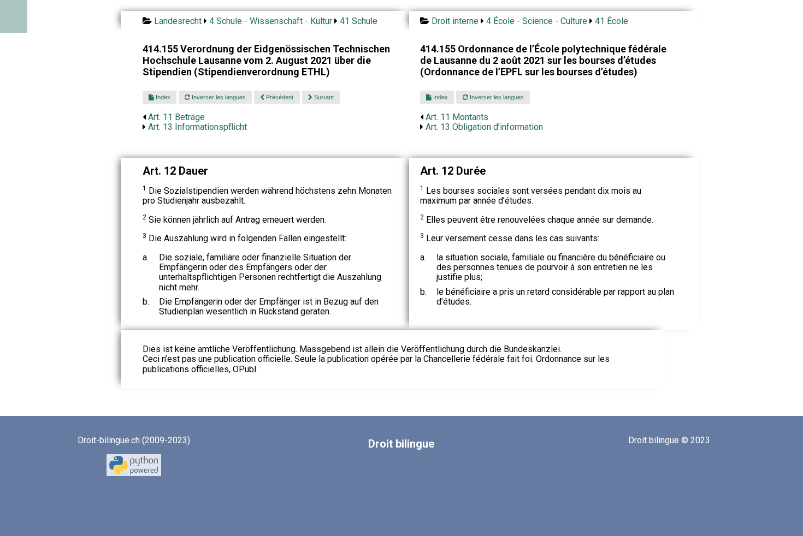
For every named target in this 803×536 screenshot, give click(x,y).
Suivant (323, 97)
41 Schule (358, 21)
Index (162, 97)
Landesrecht (178, 21)
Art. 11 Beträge (176, 117)
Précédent (278, 97)
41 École (611, 21)
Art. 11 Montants (457, 117)
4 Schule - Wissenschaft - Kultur (270, 21)
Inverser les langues (218, 97)
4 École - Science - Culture (536, 21)
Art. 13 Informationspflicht (197, 127)
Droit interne (455, 21)
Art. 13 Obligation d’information (484, 127)
